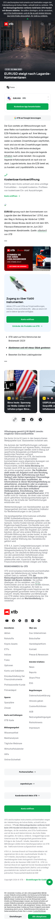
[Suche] (42, 24)
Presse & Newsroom (38, 654)
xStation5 (42, 230)
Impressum (34, 727)
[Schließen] (27, 19)
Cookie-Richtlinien (37, 706)
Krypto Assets (10, 643)
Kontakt (33, 649)
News (31, 666)
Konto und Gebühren (14, 670)
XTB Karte (9, 720)
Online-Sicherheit (12, 759)
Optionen (8, 665)
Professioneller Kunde (14, 684)
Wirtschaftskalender (13, 748)
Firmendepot (10, 690)
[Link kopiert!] (14, 419)
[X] (40, 419)
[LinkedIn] (23, 419)
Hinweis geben (36, 700)
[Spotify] (39, 620)
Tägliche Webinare (13, 743)
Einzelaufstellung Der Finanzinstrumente (14, 678)
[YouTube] (7, 620)
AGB (31, 711)
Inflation (8, 155)
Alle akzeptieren (39, 916)
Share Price (34, 677)
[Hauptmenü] (49, 24)
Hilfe (6, 754)
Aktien (7, 633)
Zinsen (7, 707)
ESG (31, 683)
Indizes (7, 654)
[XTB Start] (7, 24)
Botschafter (34, 638)
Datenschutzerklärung (39, 695)
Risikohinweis (35, 722)
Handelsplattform (37, 643)
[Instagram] (32, 620)
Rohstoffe (9, 638)
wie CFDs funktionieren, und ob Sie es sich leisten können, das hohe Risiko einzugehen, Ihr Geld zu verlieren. (27, 14)
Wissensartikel (11, 732)
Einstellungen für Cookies (37, 879)
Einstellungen (16, 916)
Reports (32, 672)
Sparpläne (9, 702)
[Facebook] (32, 419)
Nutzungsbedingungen (40, 717)
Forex (7, 659)
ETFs (6, 649)
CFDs (37, 582)
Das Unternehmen (37, 633)
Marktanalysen (11, 738)
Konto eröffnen (27, 319)
